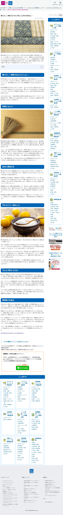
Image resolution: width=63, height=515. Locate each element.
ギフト (44, 498)
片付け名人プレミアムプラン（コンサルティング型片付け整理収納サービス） (52, 492)
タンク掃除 (21, 428)
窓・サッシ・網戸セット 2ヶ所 (9, 489)
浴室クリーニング (6, 486)
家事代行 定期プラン (49, 480)
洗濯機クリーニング (7, 491)
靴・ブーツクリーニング (29, 502)
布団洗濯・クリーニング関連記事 (24, 440)
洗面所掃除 (21, 423)
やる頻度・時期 (8, 393)
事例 (19, 397)
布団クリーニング (27, 490)
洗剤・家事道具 (36, 448)
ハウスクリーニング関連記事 (24, 383)
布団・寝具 (35, 458)
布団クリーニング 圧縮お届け (30, 492)
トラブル (20, 453)
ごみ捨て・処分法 (36, 452)
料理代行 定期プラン (49, 484)
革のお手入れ (35, 460)
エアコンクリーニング (7, 480)
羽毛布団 (20, 449)
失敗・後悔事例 (8, 404)
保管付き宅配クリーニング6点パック (31, 480)
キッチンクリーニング (7, 484)
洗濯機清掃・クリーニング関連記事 (38, 414)
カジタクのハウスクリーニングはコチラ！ (12, 333)
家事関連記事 (38, 439)
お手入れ (6, 397)
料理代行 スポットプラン (50, 486)
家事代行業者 (35, 444)
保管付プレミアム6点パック (30, 488)
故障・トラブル (8, 399)
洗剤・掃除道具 (22, 399)
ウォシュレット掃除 (56, 122)
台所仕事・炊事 (36, 446)
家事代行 (45, 477)
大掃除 (19, 393)
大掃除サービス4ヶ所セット (8, 493)
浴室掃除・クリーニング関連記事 (38, 383)
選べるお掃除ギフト (49, 502)
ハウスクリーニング (5, 477)
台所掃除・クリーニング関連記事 (10, 413)
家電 (33, 454)
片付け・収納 (35, 450)
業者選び (6, 389)
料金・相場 (6, 391)
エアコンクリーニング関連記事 (10, 383)
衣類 (33, 456)
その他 (5, 406)
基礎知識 (6, 395)
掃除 (33, 442)
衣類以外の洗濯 (8, 451)
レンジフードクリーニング (8, 482)
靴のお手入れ (7, 449)
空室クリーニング (22, 395)
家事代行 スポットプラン (50, 482)
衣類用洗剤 (6, 447)
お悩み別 (20, 421)
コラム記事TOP (22, 377)
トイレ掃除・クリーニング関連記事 (24, 414)
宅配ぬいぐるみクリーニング (30, 500)
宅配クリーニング (25, 477)
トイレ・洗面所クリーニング (9, 487)
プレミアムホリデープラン (50, 495)
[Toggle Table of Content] (41, 67)
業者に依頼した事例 (56, 43)
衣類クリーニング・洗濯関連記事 (10, 440)
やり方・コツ (7, 387)
